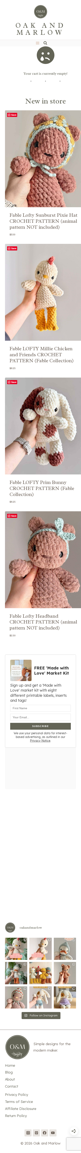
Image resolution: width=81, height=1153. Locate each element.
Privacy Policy (16, 1094)
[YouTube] (52, 1132)
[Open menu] (37, 43)
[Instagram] (28, 1132)
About (10, 1079)
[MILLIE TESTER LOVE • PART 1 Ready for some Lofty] (40, 949)
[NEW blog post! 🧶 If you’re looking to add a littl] (65, 973)
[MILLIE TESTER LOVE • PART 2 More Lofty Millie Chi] (16, 949)
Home (10, 1065)
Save (13, 114)
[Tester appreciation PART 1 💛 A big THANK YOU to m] (65, 997)
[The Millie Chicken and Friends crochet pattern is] (65, 949)
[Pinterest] (36, 1132)
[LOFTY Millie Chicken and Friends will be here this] (16, 973)
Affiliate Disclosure (20, 1108)
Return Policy (16, 1115)
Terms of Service (19, 1101)
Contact (11, 1086)
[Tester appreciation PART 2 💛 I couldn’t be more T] (40, 997)
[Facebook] (44, 1132)
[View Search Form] (45, 43)
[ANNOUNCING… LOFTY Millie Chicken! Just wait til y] (16, 997)
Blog (9, 1072)
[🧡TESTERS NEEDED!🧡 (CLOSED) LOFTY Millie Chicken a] (40, 973)
